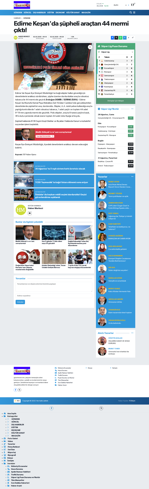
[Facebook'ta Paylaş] (112, 38)
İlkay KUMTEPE (114, 224)
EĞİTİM (50, 13)
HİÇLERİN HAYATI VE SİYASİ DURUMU (119, 342)
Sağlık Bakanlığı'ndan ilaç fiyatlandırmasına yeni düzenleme (78, 243)
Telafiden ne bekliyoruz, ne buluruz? (119, 228)
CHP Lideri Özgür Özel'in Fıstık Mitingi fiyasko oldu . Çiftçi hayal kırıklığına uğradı (119, 207)
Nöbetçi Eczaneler (64, 368)
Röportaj (11, 452)
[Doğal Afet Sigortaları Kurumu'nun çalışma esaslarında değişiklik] (28, 257)
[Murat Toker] (102, 351)
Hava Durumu (62, 370)
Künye (90, 368)
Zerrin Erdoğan (115, 203)
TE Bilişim (132, 401)
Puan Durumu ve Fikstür (66, 378)
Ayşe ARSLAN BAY (115, 246)
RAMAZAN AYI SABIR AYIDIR (119, 239)
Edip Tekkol (113, 213)
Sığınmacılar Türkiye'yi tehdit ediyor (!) (120, 217)
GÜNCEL (27, 13)
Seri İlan (11, 450)
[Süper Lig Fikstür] (132, 109)
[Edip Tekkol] (102, 216)
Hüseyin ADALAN (115, 338)
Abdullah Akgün (115, 299)
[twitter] (101, 408)
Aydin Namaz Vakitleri (65, 373)
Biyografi (11, 455)
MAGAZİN (86, 13)
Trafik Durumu (63, 375)
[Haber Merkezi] (21, 210)
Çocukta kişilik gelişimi (117, 249)
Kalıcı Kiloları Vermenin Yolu (119, 291)
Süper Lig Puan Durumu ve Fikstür (25, 477)
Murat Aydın (113, 182)
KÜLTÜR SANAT (73, 13)
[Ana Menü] (133, 12)
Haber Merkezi (35, 208)
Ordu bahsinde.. (115, 323)
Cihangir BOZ (114, 310)
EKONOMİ (60, 13)
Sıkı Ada (111, 267)
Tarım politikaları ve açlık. (118, 196)
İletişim (114, 368)
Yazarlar (11, 444)
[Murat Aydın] (102, 184)
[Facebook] (15, 390)
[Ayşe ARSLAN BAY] (102, 248)
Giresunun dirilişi (115, 302)
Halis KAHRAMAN (115, 256)
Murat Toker (114, 349)
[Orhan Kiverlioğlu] (102, 322)
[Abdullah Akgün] (102, 300)
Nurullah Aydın (115, 278)
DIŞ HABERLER (39, 13)
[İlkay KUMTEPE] (102, 227)
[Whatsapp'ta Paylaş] (120, 38)
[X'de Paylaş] (116, 38)
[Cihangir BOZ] (102, 311)
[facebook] (51, 408)
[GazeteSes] (22, 4)
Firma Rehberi (13, 447)
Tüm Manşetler (63, 380)
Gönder (20, 302)
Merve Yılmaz (114, 288)
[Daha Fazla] (125, 38)
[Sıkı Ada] (102, 269)
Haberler (17, 18)
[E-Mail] (30, 213)
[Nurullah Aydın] (102, 279)
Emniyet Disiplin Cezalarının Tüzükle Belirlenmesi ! (119, 260)
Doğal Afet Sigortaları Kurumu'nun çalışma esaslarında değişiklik (25, 267)
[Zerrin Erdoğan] (102, 205)
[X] (19, 390)
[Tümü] (132, 177)
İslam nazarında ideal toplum (120, 313)
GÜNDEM (18, 13)
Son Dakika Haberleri (65, 382)
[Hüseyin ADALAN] (102, 341)
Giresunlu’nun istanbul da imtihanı (118, 353)
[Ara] (131, 12)
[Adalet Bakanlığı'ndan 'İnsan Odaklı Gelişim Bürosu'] (54, 257)
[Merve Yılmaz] (102, 290)
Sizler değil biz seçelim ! (118, 270)
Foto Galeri (12, 438)
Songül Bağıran (115, 236)
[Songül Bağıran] (102, 237)
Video (10, 441)
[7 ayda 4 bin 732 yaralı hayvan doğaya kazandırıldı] (80, 257)
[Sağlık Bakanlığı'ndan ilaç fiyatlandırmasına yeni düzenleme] (80, 232)
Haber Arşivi (62, 385)
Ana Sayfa (11, 413)
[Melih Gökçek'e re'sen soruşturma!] (28, 232)
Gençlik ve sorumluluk (117, 281)
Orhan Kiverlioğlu (116, 320)
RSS (18, 401)
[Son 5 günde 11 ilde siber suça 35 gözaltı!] (54, 232)
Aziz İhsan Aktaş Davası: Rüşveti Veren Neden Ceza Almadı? (119, 186)
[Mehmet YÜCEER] (102, 195)
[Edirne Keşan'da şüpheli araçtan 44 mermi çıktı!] (54, 66)
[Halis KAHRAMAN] (102, 258)
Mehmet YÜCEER (115, 193)
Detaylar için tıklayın (116, 101)
